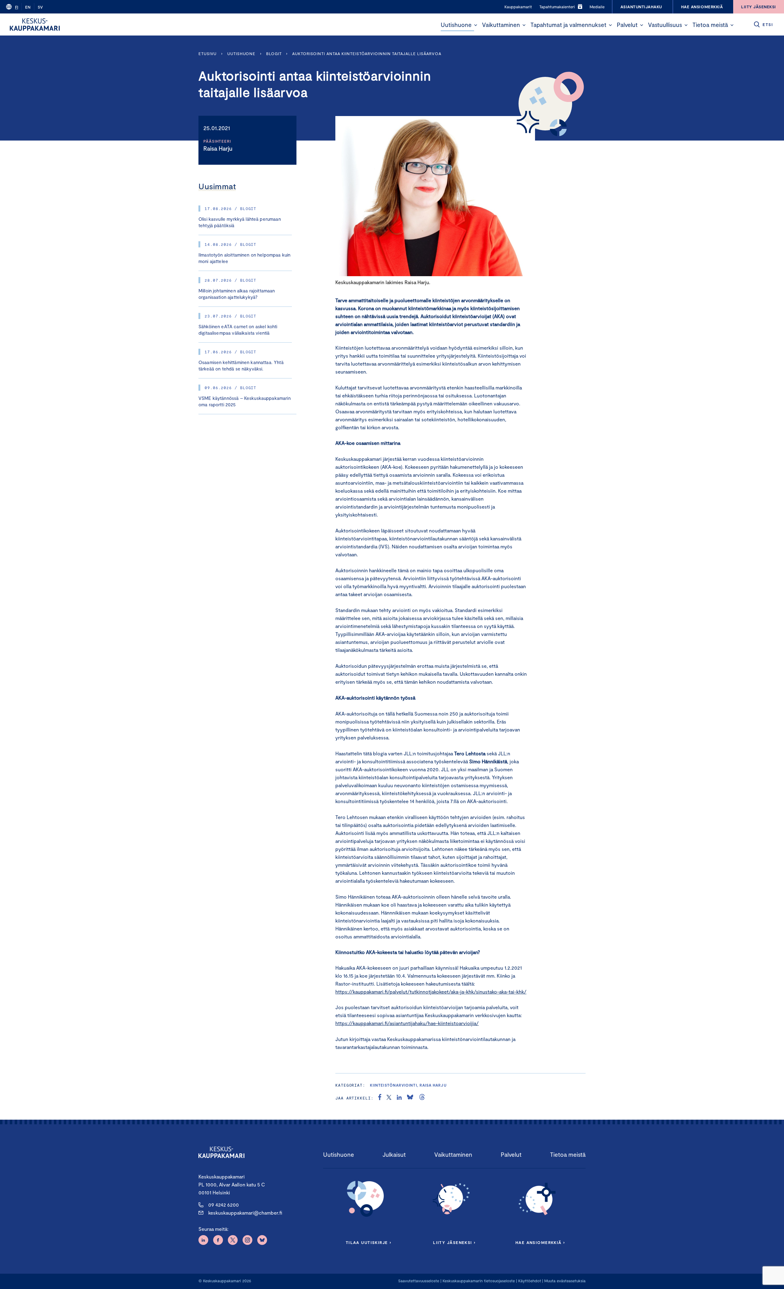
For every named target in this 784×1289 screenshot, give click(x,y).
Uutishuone (456, 24)
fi (16, 7)
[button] (476, 25)
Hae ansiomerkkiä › (540, 1242)
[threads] (422, 1098)
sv (40, 7)
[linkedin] (399, 1098)
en (28, 7)
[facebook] (379, 1098)
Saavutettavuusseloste (418, 1280)
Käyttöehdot (529, 1280)
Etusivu (207, 53)
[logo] (35, 24)
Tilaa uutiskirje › (368, 1242)
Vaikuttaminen (501, 24)
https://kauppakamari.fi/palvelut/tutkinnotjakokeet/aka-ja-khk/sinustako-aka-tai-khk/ (430, 991)
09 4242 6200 (223, 1205)
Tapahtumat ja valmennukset (568, 24)
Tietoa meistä (710, 24)
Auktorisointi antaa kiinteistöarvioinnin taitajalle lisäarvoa (366, 53)
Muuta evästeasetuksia (565, 1280)
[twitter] (388, 1098)
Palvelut (627, 24)
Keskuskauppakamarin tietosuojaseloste (478, 1280)
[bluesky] (410, 1098)
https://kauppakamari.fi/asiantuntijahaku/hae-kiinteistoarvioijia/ (407, 1023)
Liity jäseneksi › (454, 1242)
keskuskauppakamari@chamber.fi (245, 1213)
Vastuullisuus (665, 24)
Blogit (273, 53)
